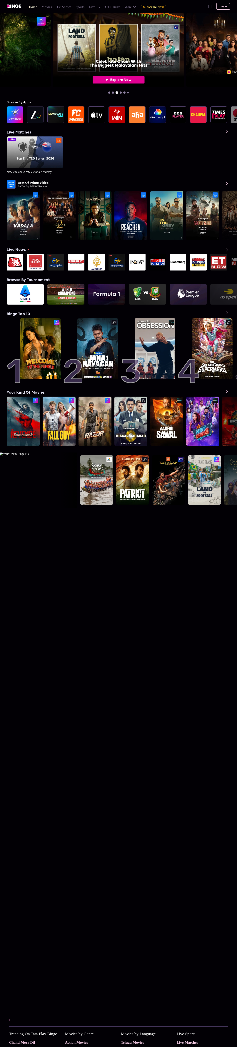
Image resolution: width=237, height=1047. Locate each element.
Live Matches (187, 1042)
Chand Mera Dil (22, 1042)
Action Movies (76, 1042)
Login (223, 6)
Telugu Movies (132, 1042)
